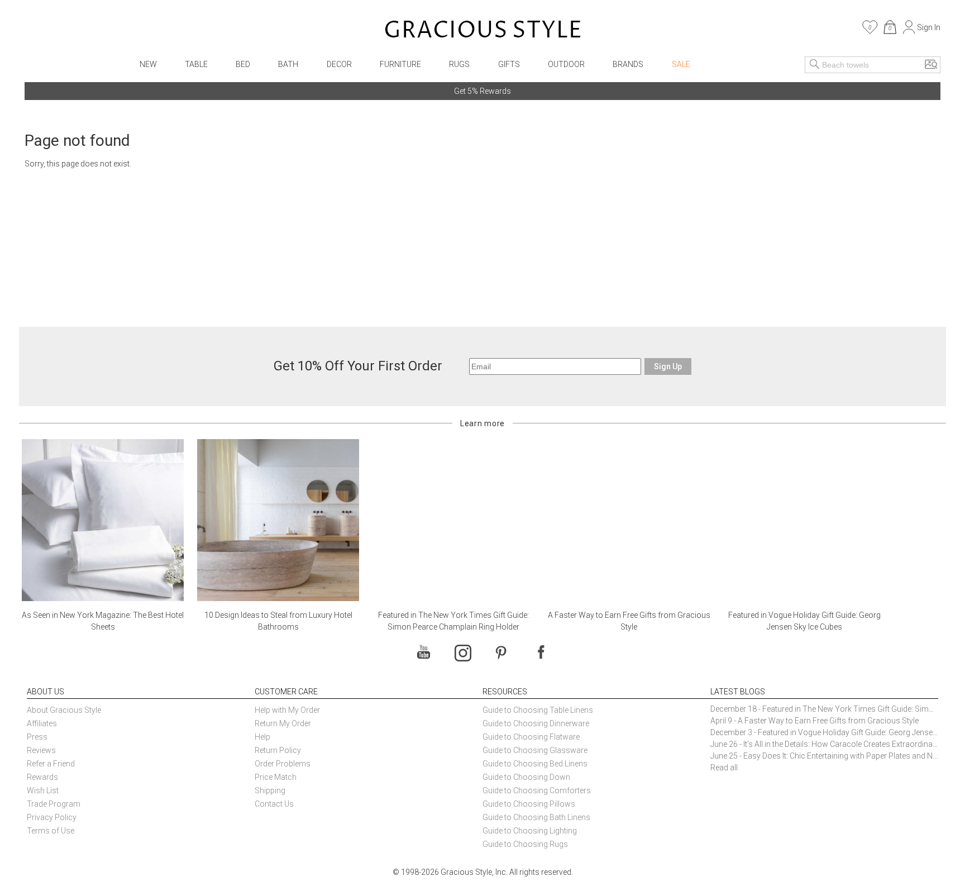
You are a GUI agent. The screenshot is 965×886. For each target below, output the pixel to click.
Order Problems (282, 763)
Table (196, 64)
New (148, 64)
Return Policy (278, 750)
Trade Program (53, 803)
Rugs (459, 64)
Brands (628, 64)
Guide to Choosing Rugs (525, 844)
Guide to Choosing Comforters (536, 790)
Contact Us (274, 803)
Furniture (400, 64)
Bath (288, 64)
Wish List (43, 790)
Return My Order (283, 723)
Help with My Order (287, 710)
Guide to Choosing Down (526, 777)
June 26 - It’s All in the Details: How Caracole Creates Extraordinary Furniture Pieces (824, 744)
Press (37, 736)
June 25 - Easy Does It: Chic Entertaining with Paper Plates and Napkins (824, 755)
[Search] (815, 65)
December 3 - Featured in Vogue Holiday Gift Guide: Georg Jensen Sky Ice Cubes (824, 732)
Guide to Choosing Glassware (534, 750)
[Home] (483, 31)
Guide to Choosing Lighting (530, 830)
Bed (243, 64)
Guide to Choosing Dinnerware (535, 723)
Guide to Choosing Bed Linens (534, 763)
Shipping (270, 790)
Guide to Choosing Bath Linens (536, 817)
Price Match (276, 777)
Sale (681, 64)
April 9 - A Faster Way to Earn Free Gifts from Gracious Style (814, 720)
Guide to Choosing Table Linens (537, 710)
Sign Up (668, 366)
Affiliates (42, 723)
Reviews (41, 750)
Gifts (509, 64)
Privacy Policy (52, 817)
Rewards (42, 777)
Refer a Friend (51, 763)
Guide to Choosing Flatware (531, 736)
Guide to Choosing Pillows (529, 803)
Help (262, 736)
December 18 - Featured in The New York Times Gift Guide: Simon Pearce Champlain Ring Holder (824, 708)
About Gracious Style (64, 710)
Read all (724, 767)
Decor (339, 64)
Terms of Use (50, 830)
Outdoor (566, 64)
